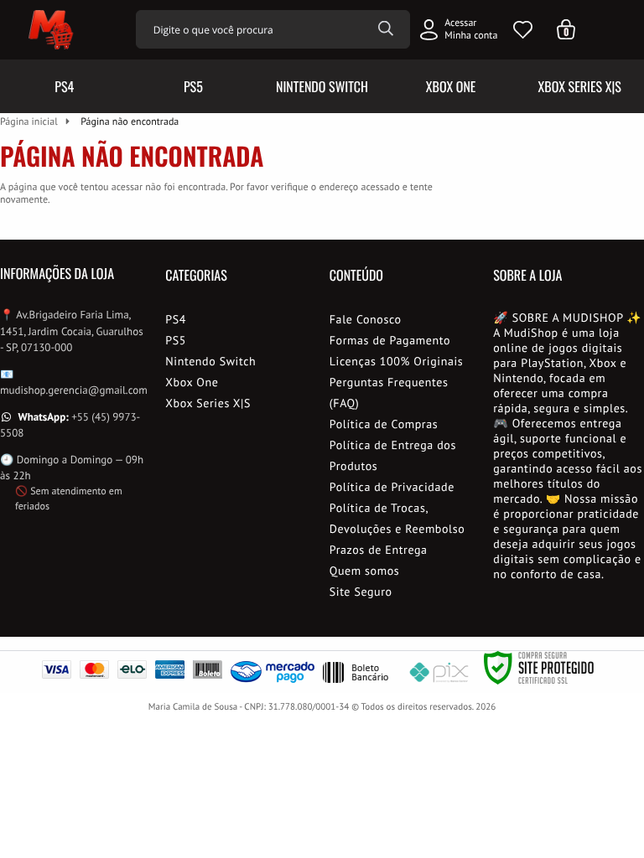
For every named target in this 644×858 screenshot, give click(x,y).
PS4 (175, 319)
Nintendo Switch (210, 361)
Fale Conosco (366, 319)
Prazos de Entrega (379, 549)
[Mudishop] (49, 29)
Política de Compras (384, 424)
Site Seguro (361, 591)
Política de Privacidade (392, 486)
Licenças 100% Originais (397, 361)
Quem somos (365, 570)
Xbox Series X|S (208, 403)
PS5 (175, 340)
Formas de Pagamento (390, 340)
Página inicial (29, 122)
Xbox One (191, 382)
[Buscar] (385, 29)
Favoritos (522, 30)
